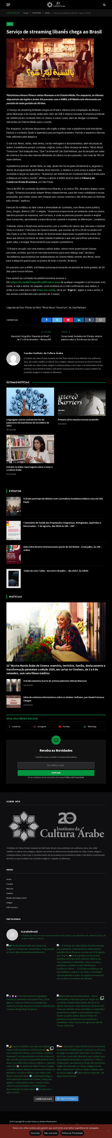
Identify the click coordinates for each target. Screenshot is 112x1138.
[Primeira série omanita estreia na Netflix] (82, 402)
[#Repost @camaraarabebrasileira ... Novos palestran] (81, 1018)
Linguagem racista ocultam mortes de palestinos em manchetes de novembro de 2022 (27, 422)
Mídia (10, 24)
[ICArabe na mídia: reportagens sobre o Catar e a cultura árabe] (30, 449)
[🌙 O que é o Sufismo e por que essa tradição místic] (30, 1069)
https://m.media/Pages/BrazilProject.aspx (35, 282)
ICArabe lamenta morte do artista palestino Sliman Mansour (55, 680)
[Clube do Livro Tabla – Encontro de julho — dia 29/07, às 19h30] (13, 578)
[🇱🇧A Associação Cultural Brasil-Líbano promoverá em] (81, 1069)
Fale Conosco (12, 907)
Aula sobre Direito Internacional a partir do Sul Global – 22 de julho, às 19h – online (62, 548)
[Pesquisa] (104, 4)
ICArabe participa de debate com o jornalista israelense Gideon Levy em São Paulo (63, 500)
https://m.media (46, 290)
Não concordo (50, 1133)
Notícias (9, 888)
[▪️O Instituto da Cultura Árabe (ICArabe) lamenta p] (81, 968)
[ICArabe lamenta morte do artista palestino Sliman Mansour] (13, 685)
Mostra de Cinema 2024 (16, 898)
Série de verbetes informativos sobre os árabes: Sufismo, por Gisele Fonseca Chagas (63, 699)
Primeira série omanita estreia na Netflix (78, 419)
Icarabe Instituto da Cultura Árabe (43, 353)
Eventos (9, 893)
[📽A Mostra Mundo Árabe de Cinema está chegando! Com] (30, 968)
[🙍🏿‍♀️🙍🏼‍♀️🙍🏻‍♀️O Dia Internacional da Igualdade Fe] (30, 1018)
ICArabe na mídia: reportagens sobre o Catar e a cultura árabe (29, 468)
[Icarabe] (56, 4)
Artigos (9, 902)
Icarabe (9, 884)
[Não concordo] (108, 1131)
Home (8, 879)
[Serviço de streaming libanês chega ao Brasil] (50, 87)
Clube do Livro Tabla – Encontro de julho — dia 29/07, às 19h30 (55, 570)
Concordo (35, 1133)
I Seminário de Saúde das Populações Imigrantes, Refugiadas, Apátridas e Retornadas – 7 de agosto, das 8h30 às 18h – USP (62, 524)
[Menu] (8, 4)
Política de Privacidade (74, 777)
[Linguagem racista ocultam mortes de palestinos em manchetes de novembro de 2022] (30, 402)
